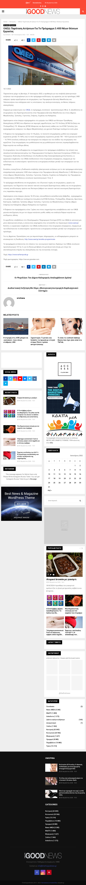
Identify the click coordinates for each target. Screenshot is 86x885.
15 (75, 474)
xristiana (8, 35)
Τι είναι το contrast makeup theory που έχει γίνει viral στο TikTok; (70, 340)
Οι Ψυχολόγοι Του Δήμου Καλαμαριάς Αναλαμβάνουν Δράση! (43, 277)
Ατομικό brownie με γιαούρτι (27, 398)
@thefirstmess (64, 693)
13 (65, 474)
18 (54, 478)
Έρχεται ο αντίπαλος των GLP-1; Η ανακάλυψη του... (73, 632)
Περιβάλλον (50, 743)
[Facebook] (36, 872)
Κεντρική (6, 25)
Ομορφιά (49, 739)
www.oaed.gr (73, 223)
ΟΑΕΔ (28, 110)
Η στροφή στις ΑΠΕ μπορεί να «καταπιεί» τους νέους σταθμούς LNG (15, 340)
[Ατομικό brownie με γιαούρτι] (9, 401)
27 (65, 483)
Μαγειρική (50, 736)
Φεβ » (50, 490)
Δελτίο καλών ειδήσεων (55, 720)
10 (49, 474)
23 (80, 478)
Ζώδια (48, 726)
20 (65, 478)
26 (59, 483)
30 (80, 483)
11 (54, 474)
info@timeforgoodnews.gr (47, 866)
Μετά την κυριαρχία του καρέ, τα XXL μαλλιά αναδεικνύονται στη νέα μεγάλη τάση (72, 793)
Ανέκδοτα (50, 716)
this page (33, 479)
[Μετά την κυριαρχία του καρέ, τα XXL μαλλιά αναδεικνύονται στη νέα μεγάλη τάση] (51, 794)
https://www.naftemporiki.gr (18, 255)
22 (75, 478)
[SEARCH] (80, 500)
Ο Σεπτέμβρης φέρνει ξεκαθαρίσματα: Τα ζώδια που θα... (54, 611)
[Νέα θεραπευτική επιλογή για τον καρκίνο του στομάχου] (9, 429)
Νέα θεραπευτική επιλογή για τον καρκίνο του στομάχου (28, 427)
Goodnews (50, 706)
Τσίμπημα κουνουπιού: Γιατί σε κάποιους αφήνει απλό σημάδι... (55, 632)
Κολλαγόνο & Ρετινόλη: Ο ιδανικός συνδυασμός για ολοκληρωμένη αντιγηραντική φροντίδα (70, 766)
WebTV (48, 713)
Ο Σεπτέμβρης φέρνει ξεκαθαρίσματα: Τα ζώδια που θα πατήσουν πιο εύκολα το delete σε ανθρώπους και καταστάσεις (28, 413)
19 (59, 478)
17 (49, 478)
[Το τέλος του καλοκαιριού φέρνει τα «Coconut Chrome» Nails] (51, 781)
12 (59, 474)
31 (49, 487)
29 (75, 483)
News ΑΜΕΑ (50, 710)
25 (54, 483)
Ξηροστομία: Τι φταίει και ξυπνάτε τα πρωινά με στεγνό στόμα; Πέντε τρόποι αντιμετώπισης (43, 341)
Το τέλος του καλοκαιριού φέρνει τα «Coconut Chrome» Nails (71, 779)
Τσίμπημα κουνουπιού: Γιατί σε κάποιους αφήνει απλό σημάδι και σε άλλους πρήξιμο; (28, 441)
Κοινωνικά (12, 25)
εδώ (51, 443)
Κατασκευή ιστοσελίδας (49, 883)
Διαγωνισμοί (51, 723)
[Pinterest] (49, 872)
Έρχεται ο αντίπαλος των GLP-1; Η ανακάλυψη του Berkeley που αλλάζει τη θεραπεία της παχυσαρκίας (28, 455)
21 (70, 478)
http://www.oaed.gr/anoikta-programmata (40, 239)
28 (70, 483)
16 (80, 474)
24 (49, 483)
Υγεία (48, 746)
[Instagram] (43, 872)
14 (70, 474)
